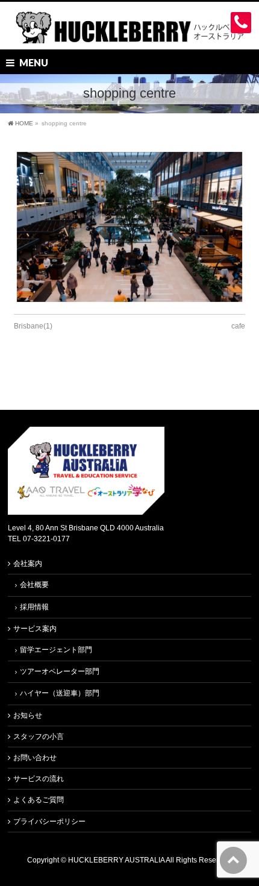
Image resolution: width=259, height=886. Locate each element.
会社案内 (27, 563)
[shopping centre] (129, 227)
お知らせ (27, 715)
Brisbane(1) (33, 326)
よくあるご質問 (38, 800)
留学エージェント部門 (56, 650)
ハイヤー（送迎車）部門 (59, 693)
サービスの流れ (38, 778)
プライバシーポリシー (49, 821)
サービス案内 (35, 628)
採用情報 (34, 607)
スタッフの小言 (38, 736)
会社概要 (34, 584)
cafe (238, 326)
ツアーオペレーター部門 (59, 671)
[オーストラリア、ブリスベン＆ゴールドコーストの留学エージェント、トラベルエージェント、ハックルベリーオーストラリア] (129, 30)
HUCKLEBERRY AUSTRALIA (117, 860)
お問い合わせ (35, 757)
